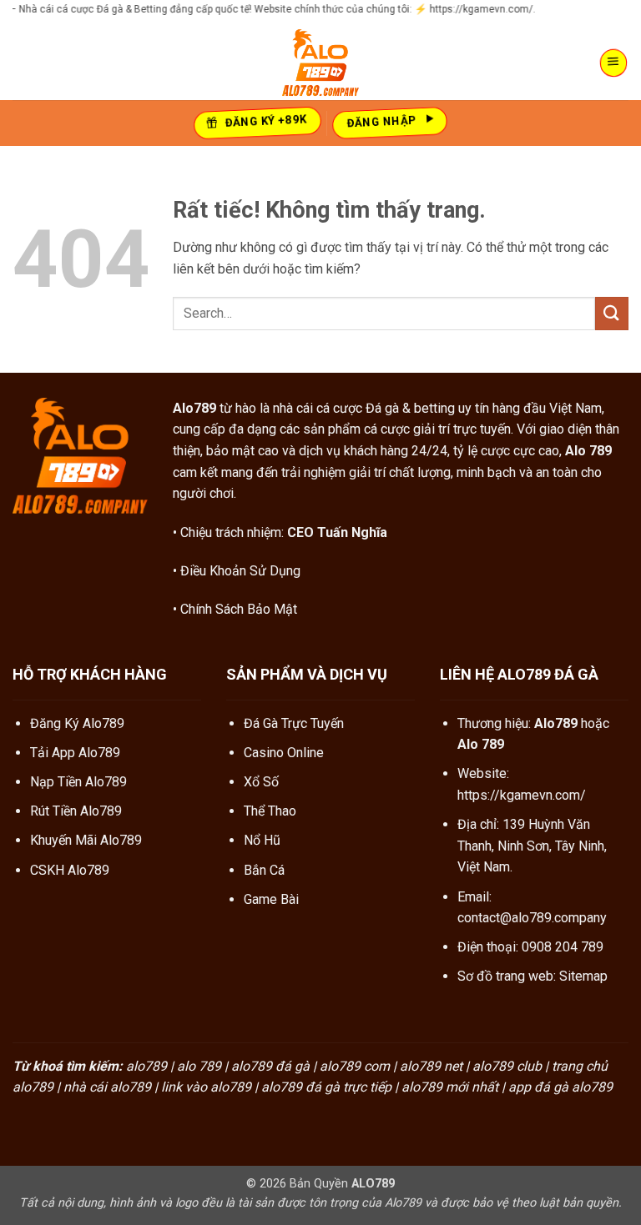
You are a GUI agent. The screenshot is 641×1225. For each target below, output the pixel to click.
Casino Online (284, 753)
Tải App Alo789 (75, 753)
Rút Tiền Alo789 (76, 811)
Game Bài (271, 899)
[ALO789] (320, 62)
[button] (613, 63)
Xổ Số (261, 782)
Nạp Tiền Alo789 (78, 782)
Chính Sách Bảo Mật (238, 609)
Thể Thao (270, 811)
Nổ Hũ (262, 840)
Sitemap (583, 976)
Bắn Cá (264, 870)
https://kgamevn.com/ (521, 795)
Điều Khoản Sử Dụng (240, 571)
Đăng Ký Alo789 (77, 723)
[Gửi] (611, 313)
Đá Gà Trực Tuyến (294, 723)
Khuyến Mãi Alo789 (86, 840)
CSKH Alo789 (69, 870)
